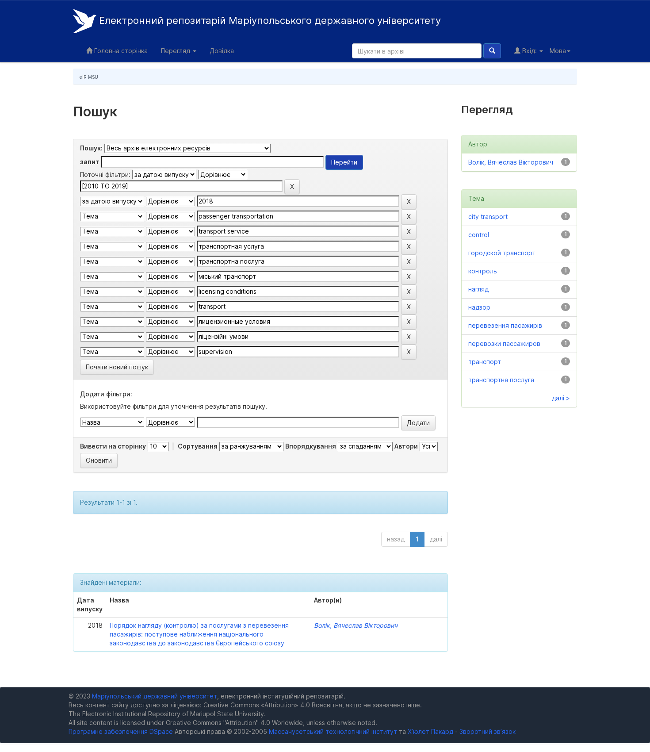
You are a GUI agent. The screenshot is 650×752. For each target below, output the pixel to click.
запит (89, 161)
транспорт (484, 361)
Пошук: (91, 148)
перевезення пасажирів (505, 325)
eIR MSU (89, 77)
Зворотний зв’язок (487, 731)
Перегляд (176, 50)
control (478, 234)
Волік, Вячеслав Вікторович (356, 625)
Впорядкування (310, 446)
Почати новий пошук (117, 367)
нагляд (478, 289)
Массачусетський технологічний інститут (333, 731)
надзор (479, 307)
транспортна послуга (501, 380)
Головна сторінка (120, 50)
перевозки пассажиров (504, 343)
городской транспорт (501, 253)
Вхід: (529, 50)
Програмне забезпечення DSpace (121, 731)
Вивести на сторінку (113, 446)
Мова (558, 50)
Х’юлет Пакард (430, 731)
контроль (482, 271)
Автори (406, 446)
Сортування (198, 446)
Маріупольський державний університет (154, 696)
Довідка (222, 50)
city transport (488, 216)
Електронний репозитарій (268, 20)
